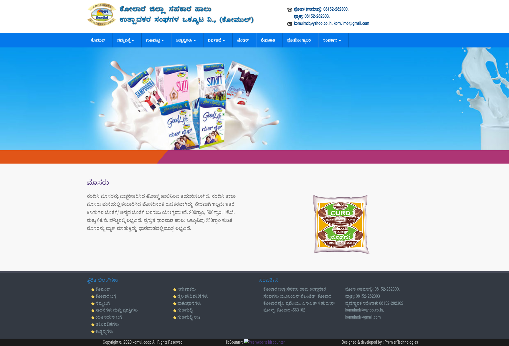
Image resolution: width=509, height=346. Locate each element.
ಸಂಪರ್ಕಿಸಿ (330, 40)
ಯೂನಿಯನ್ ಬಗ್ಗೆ (108, 317)
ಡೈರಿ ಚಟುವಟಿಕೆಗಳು (192, 296)
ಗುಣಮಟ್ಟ (153, 40)
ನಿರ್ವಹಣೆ (215, 40)
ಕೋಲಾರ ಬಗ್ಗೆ (105, 296)
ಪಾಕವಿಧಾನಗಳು (189, 303)
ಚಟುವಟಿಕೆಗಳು (107, 324)
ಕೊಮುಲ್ (98, 40)
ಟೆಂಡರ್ (243, 40)
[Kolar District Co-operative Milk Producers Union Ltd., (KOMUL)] (170, 14)
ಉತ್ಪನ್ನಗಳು (184, 40)
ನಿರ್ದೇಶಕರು (186, 289)
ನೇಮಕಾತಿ (268, 40)
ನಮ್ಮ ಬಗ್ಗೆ (124, 40)
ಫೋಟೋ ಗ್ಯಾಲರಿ (299, 40)
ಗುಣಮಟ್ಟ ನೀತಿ (188, 317)
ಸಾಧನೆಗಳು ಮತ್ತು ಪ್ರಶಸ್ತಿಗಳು (116, 310)
